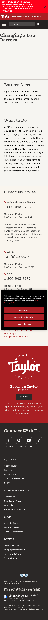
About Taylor (10, 466)
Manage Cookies (24, 324)
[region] (24, 310)
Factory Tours (10, 474)
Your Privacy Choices (18, 597)
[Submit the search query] (12, 24)
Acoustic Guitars (12, 523)
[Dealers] (38, 24)
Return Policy (10, 558)
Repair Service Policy (14, 509)
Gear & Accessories (13, 532)
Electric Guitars (11, 527)
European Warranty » (16, 336)
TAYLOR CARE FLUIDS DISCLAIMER (18, 601)
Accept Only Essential (24, 317)
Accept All (24, 310)
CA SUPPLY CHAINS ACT (14, 599)
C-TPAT (7, 483)
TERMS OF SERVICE (12, 595)
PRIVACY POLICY (29, 595)
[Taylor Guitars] (5, 16)
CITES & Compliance (14, 479)
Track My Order (11, 545)
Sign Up (24, 396)
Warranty (8, 505)
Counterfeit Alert (12, 501)
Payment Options (12, 554)
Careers (8, 470)
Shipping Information (14, 550)
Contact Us (9, 497)
